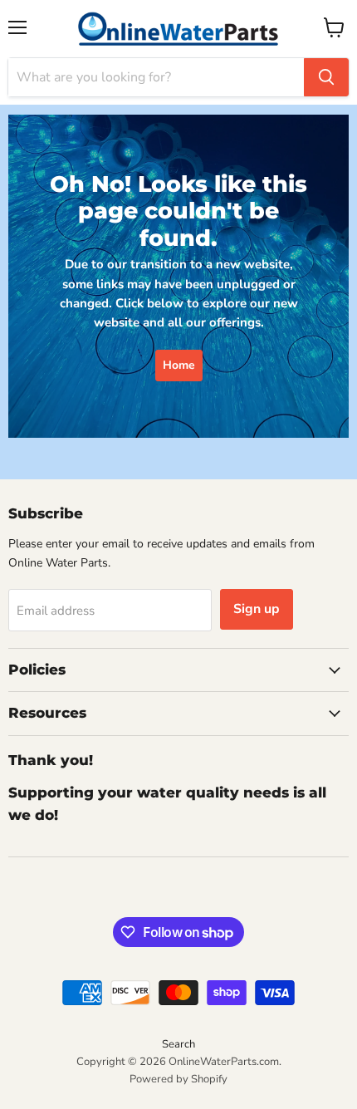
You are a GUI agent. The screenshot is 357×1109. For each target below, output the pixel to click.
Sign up (256, 609)
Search (178, 1044)
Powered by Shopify (178, 1079)
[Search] (326, 77)
